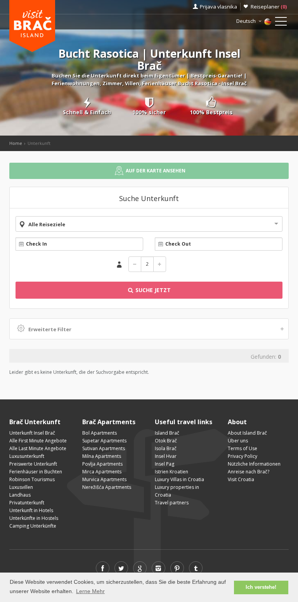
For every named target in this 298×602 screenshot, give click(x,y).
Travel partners (172, 502)
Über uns (238, 440)
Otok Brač (166, 440)
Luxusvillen (21, 487)
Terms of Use (242, 448)
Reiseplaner (269, 6)
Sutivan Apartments (103, 448)
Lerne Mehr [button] (90, 591)
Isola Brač (166, 448)
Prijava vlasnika (218, 6)
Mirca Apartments (101, 471)
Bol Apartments (99, 433)
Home (15, 143)
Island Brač (167, 433)
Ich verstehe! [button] (261, 587)
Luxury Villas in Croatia (179, 479)
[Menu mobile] (281, 23)
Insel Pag (164, 464)
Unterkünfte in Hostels (33, 518)
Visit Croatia (241, 479)
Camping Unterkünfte (32, 526)
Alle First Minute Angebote (38, 440)
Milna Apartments (101, 456)
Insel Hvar (166, 456)
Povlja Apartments (102, 464)
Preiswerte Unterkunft (33, 464)
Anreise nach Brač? (248, 471)
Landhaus (20, 495)
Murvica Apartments (104, 479)
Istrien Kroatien (171, 471)
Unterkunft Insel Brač (32, 433)
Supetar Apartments (104, 440)
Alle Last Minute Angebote (37, 448)
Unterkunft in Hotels (31, 510)
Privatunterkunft (26, 502)
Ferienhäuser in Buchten (35, 471)
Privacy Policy (242, 456)
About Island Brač (247, 433)
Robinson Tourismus (32, 479)
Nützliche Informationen (254, 464)
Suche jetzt (152, 290)
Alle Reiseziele (46, 224)
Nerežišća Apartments (106, 487)
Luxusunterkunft (26, 456)
